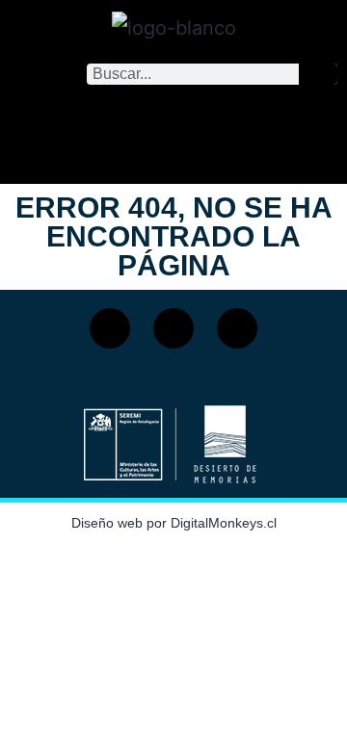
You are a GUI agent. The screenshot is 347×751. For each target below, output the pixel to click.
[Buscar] (318, 74)
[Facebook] (110, 328)
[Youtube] (237, 328)
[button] (173, 129)
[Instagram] (173, 328)
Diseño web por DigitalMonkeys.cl (174, 523)
